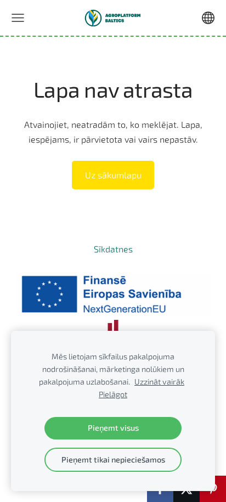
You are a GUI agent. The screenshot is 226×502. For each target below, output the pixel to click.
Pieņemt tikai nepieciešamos (113, 459)
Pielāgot (113, 394)
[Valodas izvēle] (208, 18)
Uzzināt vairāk (159, 381)
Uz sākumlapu (113, 175)
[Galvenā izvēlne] (18, 18)
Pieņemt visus (113, 427)
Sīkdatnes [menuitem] (113, 249)
